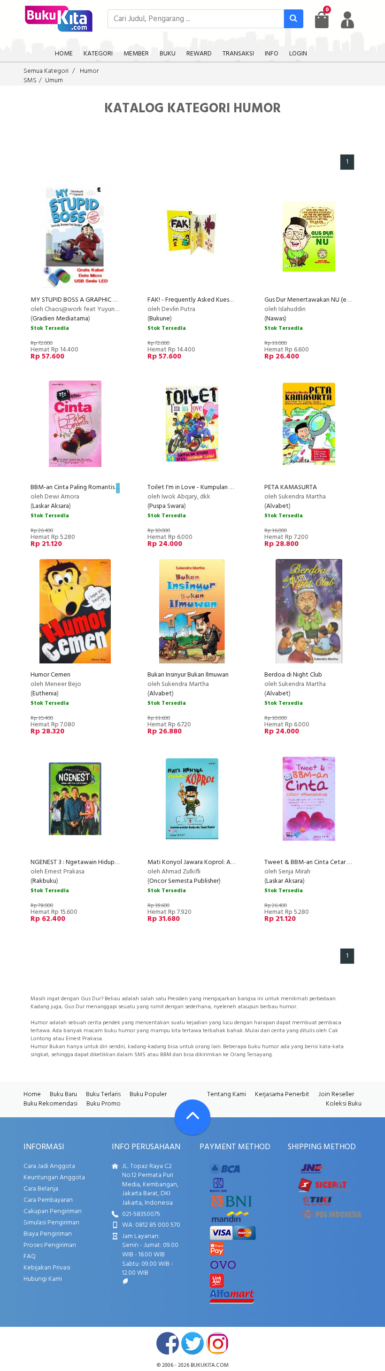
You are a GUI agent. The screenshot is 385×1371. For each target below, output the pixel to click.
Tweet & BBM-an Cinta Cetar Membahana (323, 862)
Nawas (275, 318)
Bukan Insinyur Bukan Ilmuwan (188, 675)
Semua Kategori (46, 71)
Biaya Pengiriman (47, 1234)
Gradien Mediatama (60, 318)
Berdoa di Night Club (293, 675)
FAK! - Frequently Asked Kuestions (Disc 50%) (210, 300)
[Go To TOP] (192, 1117)
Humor (89, 71)
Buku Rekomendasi (50, 1103)
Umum (54, 80)
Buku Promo (103, 1103)
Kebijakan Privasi (46, 1267)
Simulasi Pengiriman (51, 1222)
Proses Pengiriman (49, 1245)
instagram (217, 1343)
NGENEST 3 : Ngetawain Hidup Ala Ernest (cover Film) (104, 862)
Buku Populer (148, 1094)
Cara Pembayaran (48, 1200)
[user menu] (347, 20)
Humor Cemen (50, 675)
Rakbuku (44, 881)
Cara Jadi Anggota (49, 1166)
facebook (167, 1343)
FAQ (29, 1256)
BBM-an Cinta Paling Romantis (73, 487)
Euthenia (44, 693)
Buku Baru (63, 1094)
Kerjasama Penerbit (282, 1094)
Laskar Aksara (50, 506)
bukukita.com (210, 1365)
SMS (30, 80)
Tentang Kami (226, 1094)
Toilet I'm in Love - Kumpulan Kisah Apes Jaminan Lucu (221, 487)
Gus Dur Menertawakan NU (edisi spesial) (320, 300)
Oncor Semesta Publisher (184, 881)
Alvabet (277, 506)
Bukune (159, 318)
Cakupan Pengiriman (52, 1211)
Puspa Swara (166, 506)
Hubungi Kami (42, 1279)
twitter (192, 1343)
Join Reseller (336, 1094)
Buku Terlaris (103, 1094)
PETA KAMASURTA (290, 487)
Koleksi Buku (344, 1103)
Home (32, 1094)
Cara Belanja (40, 1189)
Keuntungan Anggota (54, 1177)
